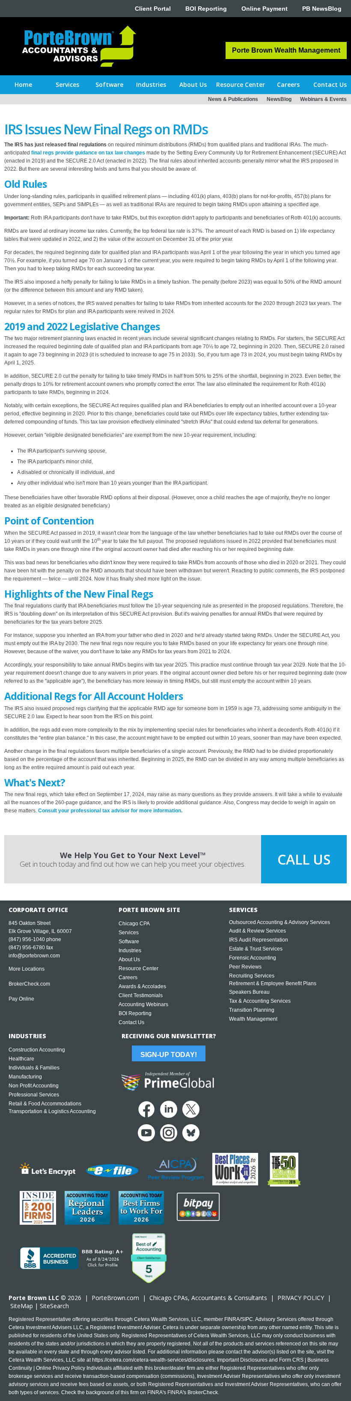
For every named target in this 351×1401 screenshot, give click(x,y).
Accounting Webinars (143, 1004)
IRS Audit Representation (258, 940)
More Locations (27, 969)
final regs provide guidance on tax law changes (88, 153)
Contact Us (131, 1022)
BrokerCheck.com (29, 984)
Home (23, 84)
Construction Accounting (37, 1050)
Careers (128, 977)
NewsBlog (279, 99)
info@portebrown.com (34, 956)
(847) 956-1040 (27, 939)
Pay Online (21, 999)
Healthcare (21, 1059)
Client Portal (153, 8)
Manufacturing (25, 1077)
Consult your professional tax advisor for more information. (110, 811)
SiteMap (21, 1306)
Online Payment (264, 8)
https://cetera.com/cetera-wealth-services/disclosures (153, 1360)
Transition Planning (251, 1010)
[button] (67, 84)
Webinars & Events (323, 99)
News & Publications (233, 99)
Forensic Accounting (252, 958)
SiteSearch (54, 1306)
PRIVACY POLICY (300, 1298)
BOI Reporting (206, 8)
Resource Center (138, 969)
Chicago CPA (134, 924)
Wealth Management (253, 1019)
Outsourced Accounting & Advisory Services (279, 922)
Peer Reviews (245, 967)
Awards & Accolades (142, 986)
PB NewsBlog (322, 8)
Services (129, 933)
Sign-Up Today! (168, 1054)
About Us (129, 960)
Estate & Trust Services (256, 949)
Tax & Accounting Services (260, 1001)
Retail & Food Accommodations (45, 1104)
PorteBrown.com (115, 1298)
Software (129, 942)
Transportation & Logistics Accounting (52, 1111)
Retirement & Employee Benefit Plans (272, 983)
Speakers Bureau (249, 992)
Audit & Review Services (257, 931)
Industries (130, 951)
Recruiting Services (251, 976)
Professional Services (34, 1095)
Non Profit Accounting (34, 1086)
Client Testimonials (141, 995)
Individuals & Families (34, 1068)
